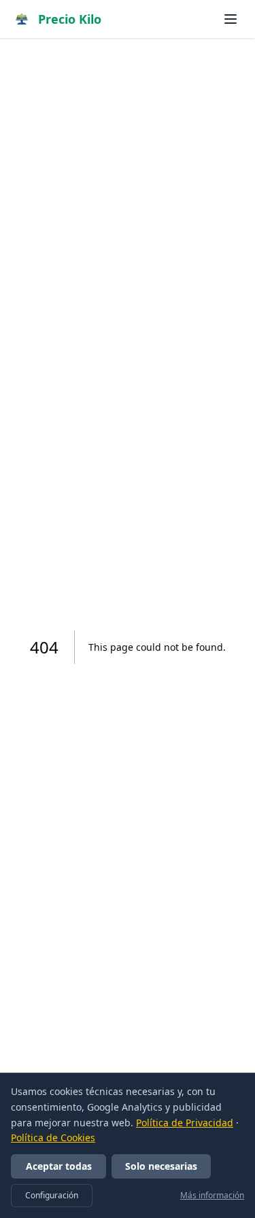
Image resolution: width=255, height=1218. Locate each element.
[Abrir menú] (230, 19)
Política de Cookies (53, 1137)
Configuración (51, 1195)
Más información (212, 1195)
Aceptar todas (59, 1166)
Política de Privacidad (184, 1122)
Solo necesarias (161, 1166)
